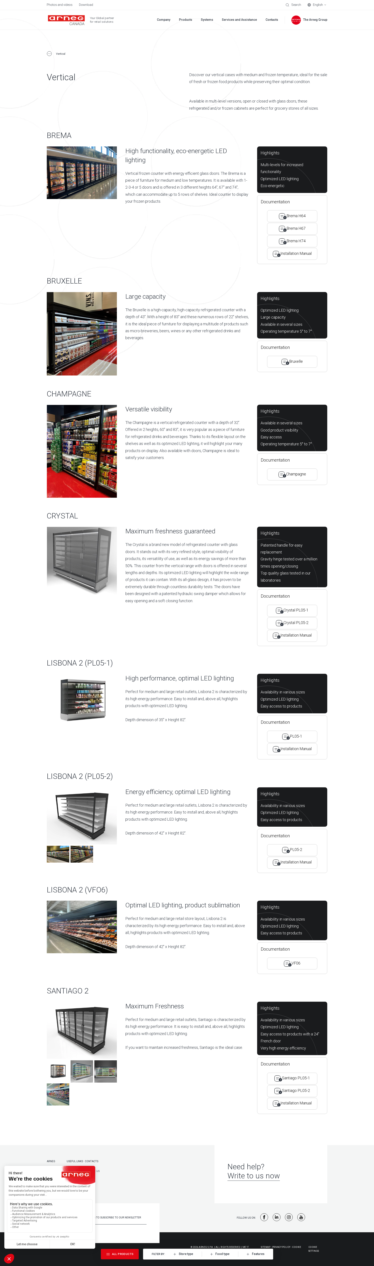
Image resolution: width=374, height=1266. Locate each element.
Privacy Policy (281, 1247)
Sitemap (266, 1247)
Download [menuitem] (86, 4)
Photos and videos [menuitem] (60, 4)
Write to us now (253, 1175)
